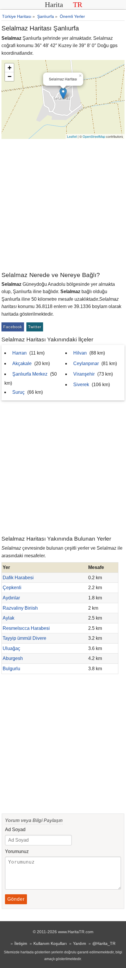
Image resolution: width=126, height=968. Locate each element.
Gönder (16, 899)
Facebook (12, 327)
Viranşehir (84, 374)
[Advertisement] (63, 205)
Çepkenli (12, 587)
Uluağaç (11, 648)
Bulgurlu (11, 668)
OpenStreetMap (94, 136)
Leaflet (72, 136)
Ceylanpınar (86, 363)
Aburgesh (13, 658)
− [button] (9, 76)
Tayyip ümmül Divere (24, 638)
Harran (19, 352)
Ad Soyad (15, 829)
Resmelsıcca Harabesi (26, 628)
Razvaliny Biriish (20, 608)
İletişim (20, 943)
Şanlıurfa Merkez (29, 374)
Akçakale (22, 363)
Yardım (79, 943)
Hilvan (80, 352)
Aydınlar (11, 597)
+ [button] (9, 67)
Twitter (34, 327)
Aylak (8, 617)
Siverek (81, 384)
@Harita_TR (103, 943)
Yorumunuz (17, 851)
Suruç (18, 392)
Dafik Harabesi (18, 577)
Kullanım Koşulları (50, 943)
